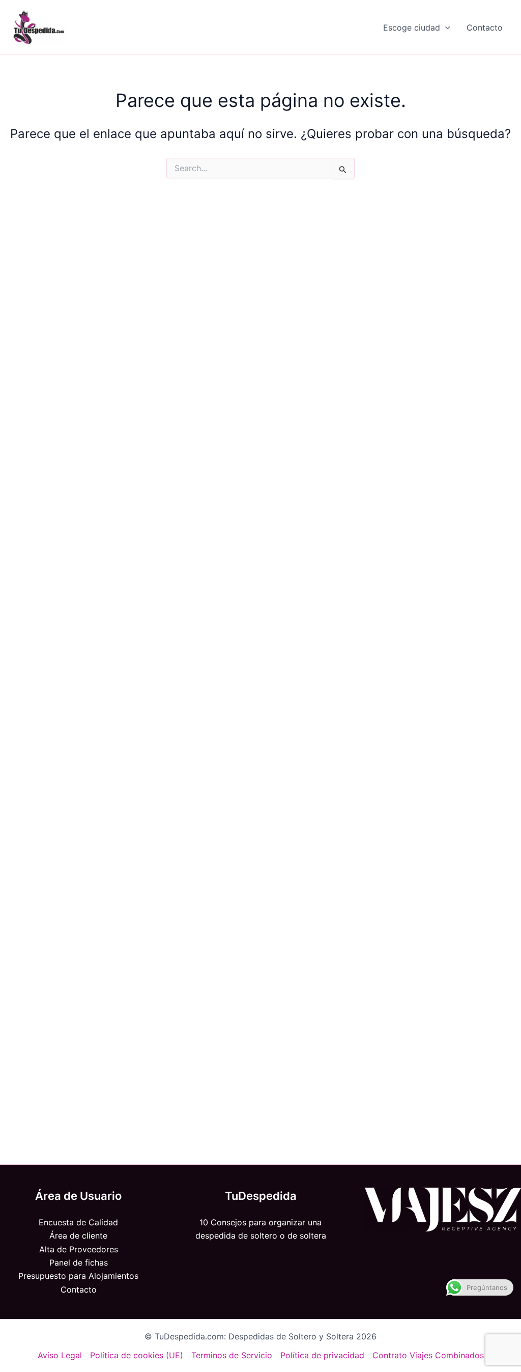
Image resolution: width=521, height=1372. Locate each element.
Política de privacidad (322, 1355)
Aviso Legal (60, 1355)
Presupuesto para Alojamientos (78, 1276)
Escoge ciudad (411, 27)
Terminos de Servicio (231, 1355)
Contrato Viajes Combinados (428, 1355)
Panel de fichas (78, 1262)
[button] (445, 27)
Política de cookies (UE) (136, 1355)
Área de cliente (78, 1235)
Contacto (485, 27)
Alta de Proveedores (78, 1249)
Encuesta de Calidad (78, 1222)
